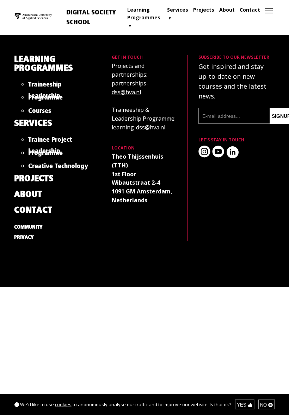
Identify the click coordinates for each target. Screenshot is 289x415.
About (227, 9)
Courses (39, 112)
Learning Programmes (143, 13)
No (264, 405)
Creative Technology (58, 168)
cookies (63, 404)
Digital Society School (91, 17)
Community (28, 227)
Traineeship (45, 86)
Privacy (24, 237)
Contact (250, 9)
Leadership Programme (45, 98)
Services (177, 9)
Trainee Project (50, 141)
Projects (203, 9)
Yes (242, 405)
